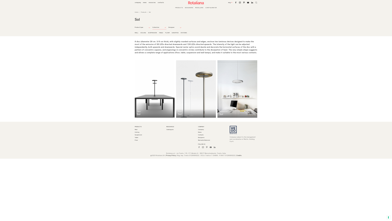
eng (229, 2)
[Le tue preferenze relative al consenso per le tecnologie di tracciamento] (388, 217)
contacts (161, 2)
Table (161, 32)
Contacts (201, 134)
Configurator (211, 7)
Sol (138, 114)
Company (201, 129)
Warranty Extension (204, 140)
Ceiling (143, 32)
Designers (189, 7)
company (138, 2)
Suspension (152, 32)
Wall (136, 32)
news (145, 2)
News (200, 132)
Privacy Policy (171, 155)
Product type (139, 27)
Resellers (199, 7)
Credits (239, 155)
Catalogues (170, 129)
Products (179, 7)
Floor (167, 32)
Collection (155, 27)
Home (136, 12)
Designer (171, 27)
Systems (184, 32)
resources (152, 2)
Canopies (175, 32)
